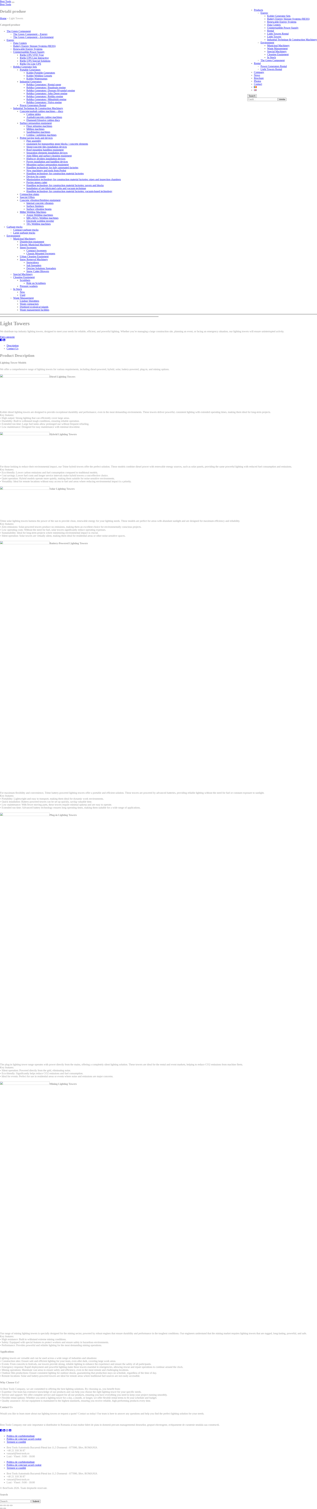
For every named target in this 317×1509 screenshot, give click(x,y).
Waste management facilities (34, 309)
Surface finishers (35, 206)
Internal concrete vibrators (39, 203)
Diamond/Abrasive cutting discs (43, 120)
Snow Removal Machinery (34, 259)
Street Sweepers (28, 247)
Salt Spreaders (33, 265)
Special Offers (27, 197)
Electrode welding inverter (40, 220)
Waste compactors (29, 303)
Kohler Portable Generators (40, 72)
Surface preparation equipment (36, 123)
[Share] (4, 1505)
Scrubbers (25, 280)
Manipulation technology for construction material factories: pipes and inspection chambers (73, 179)
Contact (258, 84)
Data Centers (274, 24)
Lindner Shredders (29, 301)
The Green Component (273, 60)
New (22, 292)
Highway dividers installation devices (45, 158)
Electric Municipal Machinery (35, 244)
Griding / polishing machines (41, 135)
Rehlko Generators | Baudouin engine (46, 87)
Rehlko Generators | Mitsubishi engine (46, 99)
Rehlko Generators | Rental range (43, 84)
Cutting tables (33, 114)
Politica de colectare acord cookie (24, 1439)
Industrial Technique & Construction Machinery (292, 39)
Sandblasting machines (38, 132)
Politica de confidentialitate (21, 1436)
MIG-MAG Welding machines (42, 218)
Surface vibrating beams (39, 209)
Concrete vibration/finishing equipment (40, 200)
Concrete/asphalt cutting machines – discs (41, 111)
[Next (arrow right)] (4, 1508)
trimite (282, 99)
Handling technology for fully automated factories (52, 167)
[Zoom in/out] (11, 1505)
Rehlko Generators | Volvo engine (44, 102)
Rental (270, 30)
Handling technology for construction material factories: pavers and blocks (65, 185)
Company (259, 72)
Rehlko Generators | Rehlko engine (44, 96)
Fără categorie (7, 337)
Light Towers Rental (278, 33)
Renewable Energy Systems (281, 21)
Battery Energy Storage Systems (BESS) (288, 18)
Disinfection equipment (32, 241)
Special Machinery (277, 51)
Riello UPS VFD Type (32, 55)
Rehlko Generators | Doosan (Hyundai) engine (50, 90)
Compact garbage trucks (25, 229)
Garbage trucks (14, 226)
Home (3, 18)
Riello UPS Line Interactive (34, 57)
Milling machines (35, 129)
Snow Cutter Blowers (37, 271)
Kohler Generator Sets (278, 15)
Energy (264, 13)
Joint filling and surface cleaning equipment (49, 155)
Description (13, 345)
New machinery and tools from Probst (46, 170)
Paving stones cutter (36, 182)
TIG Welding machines (38, 223)
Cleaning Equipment (278, 54)
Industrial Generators (31, 81)
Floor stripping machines (39, 126)
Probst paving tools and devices (36, 138)
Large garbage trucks (24, 232)
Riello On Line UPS (30, 63)
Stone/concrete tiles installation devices (46, 146)
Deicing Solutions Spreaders (41, 268)
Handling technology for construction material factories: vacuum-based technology (69, 191)
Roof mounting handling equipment (45, 149)
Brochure (259, 78)
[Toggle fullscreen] (8, 1505)
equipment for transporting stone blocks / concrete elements (57, 143)
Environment (267, 42)
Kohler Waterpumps (36, 78)
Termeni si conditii (16, 1441)
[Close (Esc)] (1, 1505)
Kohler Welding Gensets (39, 75)
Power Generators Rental (274, 66)
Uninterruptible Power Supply (283, 27)
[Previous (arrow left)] (1, 1508)
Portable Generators (30, 69)
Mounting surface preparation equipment (47, 164)
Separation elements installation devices (47, 152)
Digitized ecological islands (34, 306)
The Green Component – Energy (30, 34)
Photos (257, 81)
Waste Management (277, 48)
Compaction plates (29, 194)
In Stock (271, 57)
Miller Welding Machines (33, 212)
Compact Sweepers (36, 250)
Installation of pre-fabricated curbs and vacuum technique (56, 188)
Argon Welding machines (39, 215)
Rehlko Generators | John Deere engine (46, 93)
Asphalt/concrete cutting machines (44, 117)
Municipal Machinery (278, 45)
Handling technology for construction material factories (55, 173)
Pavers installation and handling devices (47, 161)
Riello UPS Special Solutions (35, 60)
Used (22, 295)
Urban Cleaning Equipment (34, 256)
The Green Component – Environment (33, 37)
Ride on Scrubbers (36, 283)
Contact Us (12, 348)
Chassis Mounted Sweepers (40, 253)
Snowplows (32, 262)
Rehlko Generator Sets (25, 66)
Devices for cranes (36, 176)
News (257, 75)
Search (252, 96)
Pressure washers (29, 286)
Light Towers (274, 36)
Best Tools (5, 1)
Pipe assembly (33, 140)
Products (258, 10)
